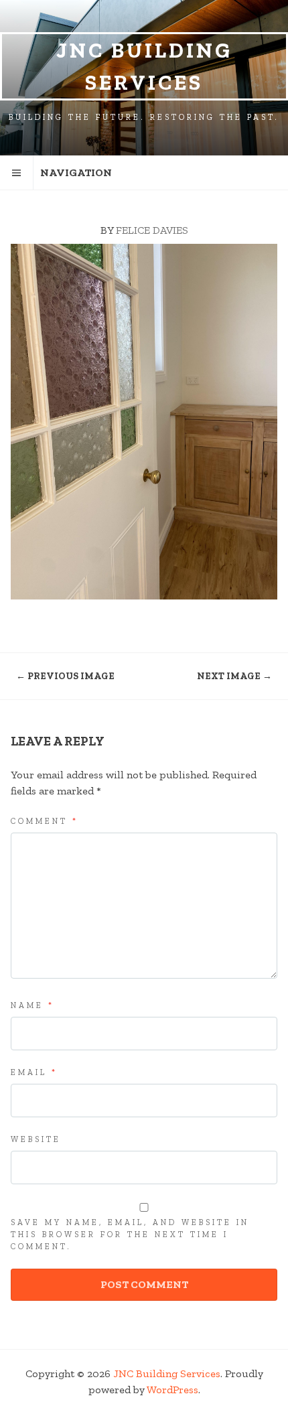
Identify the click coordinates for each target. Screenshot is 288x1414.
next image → (234, 676)
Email (34, 1072)
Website (36, 1139)
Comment (44, 821)
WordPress (172, 1389)
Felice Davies (152, 230)
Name (32, 1005)
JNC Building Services (144, 66)
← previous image (65, 676)
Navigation (76, 172)
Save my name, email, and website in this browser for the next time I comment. (130, 1234)
